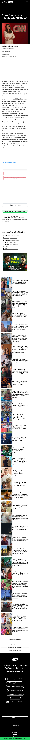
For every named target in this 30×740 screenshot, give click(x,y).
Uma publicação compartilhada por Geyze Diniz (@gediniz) (15, 178)
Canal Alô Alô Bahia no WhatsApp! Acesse (15, 211)
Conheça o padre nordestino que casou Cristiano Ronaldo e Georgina (18, 473)
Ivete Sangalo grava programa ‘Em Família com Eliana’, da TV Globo (20, 573)
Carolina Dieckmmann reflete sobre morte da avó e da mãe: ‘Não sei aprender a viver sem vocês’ (20, 372)
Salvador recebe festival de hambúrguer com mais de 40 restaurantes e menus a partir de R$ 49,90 (20, 495)
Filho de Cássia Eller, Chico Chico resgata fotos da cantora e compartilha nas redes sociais (20, 629)
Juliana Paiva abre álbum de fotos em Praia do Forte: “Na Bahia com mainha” (20, 282)
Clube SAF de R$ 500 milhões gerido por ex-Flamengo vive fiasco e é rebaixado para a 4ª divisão (20, 417)
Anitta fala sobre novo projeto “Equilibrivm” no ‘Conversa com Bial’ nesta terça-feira (19, 316)
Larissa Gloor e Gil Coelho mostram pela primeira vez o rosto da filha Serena (20, 483)
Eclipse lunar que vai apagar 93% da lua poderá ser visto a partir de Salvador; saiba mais (20, 529)
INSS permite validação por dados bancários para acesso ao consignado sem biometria (20, 596)
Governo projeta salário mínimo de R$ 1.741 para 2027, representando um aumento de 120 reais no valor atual (19, 338)
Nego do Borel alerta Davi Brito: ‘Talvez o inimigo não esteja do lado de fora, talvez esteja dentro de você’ (20, 304)
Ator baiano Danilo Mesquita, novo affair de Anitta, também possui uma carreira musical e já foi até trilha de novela (20, 562)
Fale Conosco (15, 718)
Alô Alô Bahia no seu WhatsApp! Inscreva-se (15, 738)
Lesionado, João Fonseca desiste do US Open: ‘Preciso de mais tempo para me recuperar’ (20, 540)
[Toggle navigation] (27, 1)
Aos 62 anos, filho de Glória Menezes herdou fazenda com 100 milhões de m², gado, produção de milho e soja (20, 584)
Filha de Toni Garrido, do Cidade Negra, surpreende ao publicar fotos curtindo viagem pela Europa (20, 551)
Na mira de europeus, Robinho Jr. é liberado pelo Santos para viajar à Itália (20, 360)
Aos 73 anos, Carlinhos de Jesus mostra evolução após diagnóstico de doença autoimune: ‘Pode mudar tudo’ (20, 607)
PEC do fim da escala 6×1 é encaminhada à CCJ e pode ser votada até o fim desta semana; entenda (20, 293)
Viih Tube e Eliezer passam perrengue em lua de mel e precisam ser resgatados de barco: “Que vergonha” (20, 327)
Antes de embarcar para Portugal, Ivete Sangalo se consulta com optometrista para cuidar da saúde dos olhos (20, 461)
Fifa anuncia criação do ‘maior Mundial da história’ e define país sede (20, 439)
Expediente (15, 714)
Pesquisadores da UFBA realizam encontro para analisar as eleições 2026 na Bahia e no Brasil (20, 618)
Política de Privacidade (15, 725)
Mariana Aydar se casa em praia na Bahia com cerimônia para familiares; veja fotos (20, 517)
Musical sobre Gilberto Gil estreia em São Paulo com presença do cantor (19, 383)
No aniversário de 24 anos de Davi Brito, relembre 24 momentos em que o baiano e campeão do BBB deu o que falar (20, 394)
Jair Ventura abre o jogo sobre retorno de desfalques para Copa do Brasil (19, 428)
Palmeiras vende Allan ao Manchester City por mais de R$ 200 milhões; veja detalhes (19, 450)
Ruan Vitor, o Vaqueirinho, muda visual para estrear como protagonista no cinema (20, 506)
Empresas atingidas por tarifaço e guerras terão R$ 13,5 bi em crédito (20, 405)
